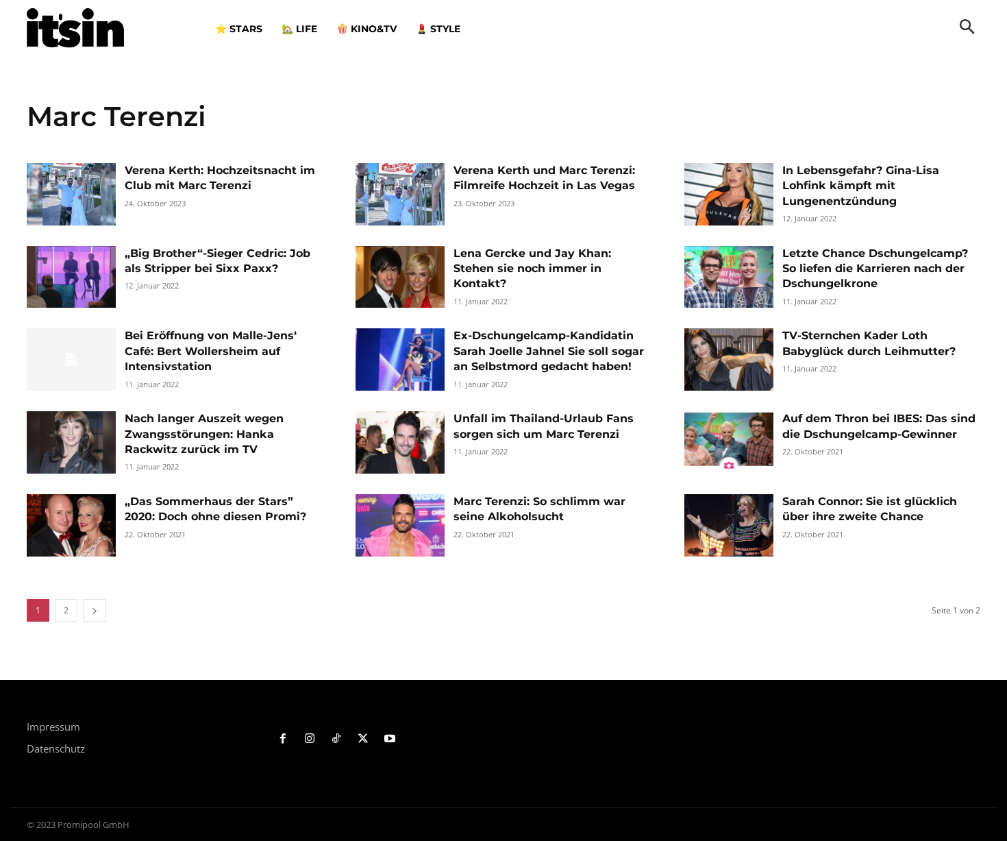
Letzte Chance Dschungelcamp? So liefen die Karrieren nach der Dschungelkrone (875, 269)
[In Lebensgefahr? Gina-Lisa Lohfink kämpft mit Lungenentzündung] (728, 194)
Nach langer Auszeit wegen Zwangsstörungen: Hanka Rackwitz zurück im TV (204, 434)
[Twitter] (363, 739)
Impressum (53, 726)
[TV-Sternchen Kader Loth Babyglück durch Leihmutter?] (728, 359)
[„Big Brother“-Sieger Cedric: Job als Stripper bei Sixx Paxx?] (71, 277)
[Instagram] (310, 739)
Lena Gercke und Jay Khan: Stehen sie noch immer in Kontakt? (532, 269)
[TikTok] (337, 739)
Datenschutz (56, 748)
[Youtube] (389, 739)
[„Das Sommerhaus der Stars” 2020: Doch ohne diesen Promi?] (71, 525)
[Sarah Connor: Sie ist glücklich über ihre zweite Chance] (728, 525)
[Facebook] (283, 739)
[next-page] (94, 610)
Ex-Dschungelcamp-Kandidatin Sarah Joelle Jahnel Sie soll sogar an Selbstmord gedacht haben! (548, 351)
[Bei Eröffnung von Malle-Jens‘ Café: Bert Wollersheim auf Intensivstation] (71, 359)
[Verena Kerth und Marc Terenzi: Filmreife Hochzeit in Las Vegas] (400, 194)
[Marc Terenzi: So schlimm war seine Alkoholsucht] (400, 525)
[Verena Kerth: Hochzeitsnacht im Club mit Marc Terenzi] (71, 194)
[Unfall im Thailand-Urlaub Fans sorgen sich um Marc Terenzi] (400, 442)
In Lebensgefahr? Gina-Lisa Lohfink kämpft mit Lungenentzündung (860, 186)
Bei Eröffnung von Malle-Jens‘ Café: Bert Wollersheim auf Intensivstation (211, 351)
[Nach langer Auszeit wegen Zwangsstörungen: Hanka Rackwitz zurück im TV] (71, 442)
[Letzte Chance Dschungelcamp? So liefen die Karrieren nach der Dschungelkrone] (728, 277)
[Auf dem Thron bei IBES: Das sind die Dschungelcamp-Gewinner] (728, 442)
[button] (967, 28)
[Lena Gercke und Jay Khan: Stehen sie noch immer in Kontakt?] (400, 277)
